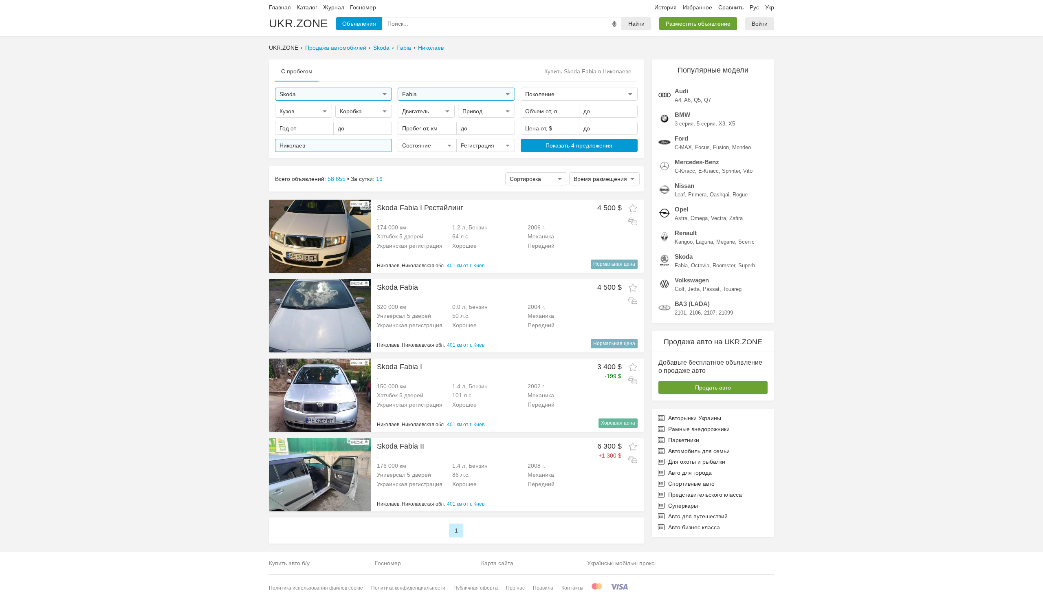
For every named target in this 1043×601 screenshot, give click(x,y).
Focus (702, 147)
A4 (678, 100)
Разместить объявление (698, 23)
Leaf (680, 195)
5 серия (706, 124)
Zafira (736, 218)
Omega (699, 218)
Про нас (515, 588)
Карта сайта (497, 563)
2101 (680, 313)
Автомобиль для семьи (699, 451)
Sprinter (731, 171)
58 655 (336, 179)
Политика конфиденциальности (408, 588)
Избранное (697, 7)
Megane (725, 242)
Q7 (707, 100)
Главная (280, 7)
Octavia (700, 265)
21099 (726, 313)
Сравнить (731, 7)
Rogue (740, 195)
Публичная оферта (475, 588)
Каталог (307, 7)
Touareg (732, 289)
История (665, 7)
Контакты (572, 588)
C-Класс (685, 171)
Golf (679, 289)
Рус (754, 7)
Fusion (721, 147)
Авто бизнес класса (694, 527)
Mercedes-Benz (697, 162)
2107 (709, 313)
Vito (748, 171)
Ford (681, 138)
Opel (681, 209)
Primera (697, 195)
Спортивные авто (691, 483)
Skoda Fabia (397, 287)
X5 (731, 124)
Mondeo (741, 147)
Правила (543, 588)
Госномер (363, 7)
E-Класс (708, 171)
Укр (769, 7)
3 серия (684, 124)
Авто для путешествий (698, 516)
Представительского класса (705, 494)
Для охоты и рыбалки (696, 461)
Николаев (431, 47)
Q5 (697, 100)
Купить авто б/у (289, 563)
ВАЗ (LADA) (692, 303)
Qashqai (719, 195)
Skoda (381, 47)
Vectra (718, 218)
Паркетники (683, 440)
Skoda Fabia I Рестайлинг (420, 208)
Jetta (694, 289)
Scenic (746, 242)
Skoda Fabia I (399, 367)
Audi (681, 91)
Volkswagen (692, 280)
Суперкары (683, 505)
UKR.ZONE (298, 23)
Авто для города (690, 472)
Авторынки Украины (694, 418)
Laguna (704, 242)
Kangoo (684, 242)
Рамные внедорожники (699, 429)
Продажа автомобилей (335, 47)
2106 (695, 313)
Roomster (724, 265)
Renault (686, 232)
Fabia (403, 47)
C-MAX (683, 147)
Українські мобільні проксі (621, 563)
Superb (746, 265)
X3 (722, 124)
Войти (760, 23)
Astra (681, 218)
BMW (682, 114)
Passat (711, 289)
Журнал (333, 7)
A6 (687, 100)
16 (379, 179)
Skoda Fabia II (400, 446)
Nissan (684, 185)
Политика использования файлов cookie (316, 588)
